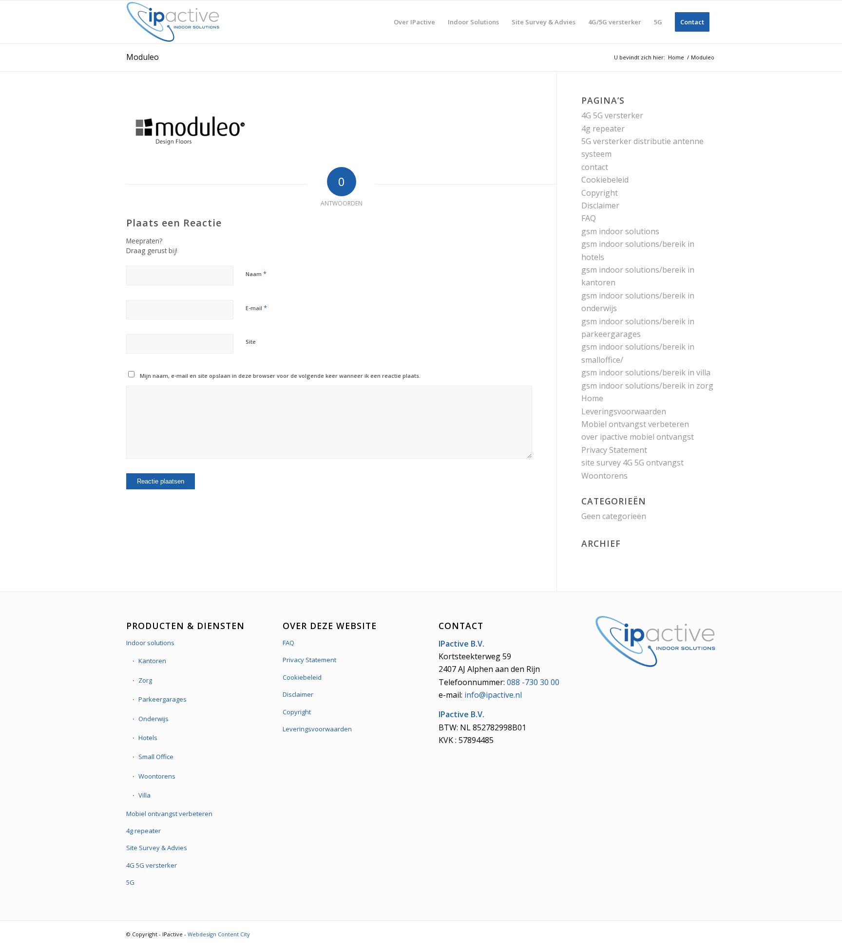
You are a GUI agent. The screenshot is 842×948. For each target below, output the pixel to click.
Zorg (145, 680)
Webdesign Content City (219, 934)
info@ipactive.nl (493, 694)
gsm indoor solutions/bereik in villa (645, 372)
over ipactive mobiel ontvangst (637, 436)
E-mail (256, 307)
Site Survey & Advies (156, 847)
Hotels (147, 737)
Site (251, 341)
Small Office (155, 756)
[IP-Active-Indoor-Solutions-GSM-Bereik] (173, 21)
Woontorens (604, 475)
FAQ (588, 218)
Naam (256, 273)
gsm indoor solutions (620, 231)
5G (130, 882)
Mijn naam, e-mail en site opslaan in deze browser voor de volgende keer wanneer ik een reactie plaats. (280, 375)
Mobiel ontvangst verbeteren (635, 424)
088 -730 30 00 (533, 682)
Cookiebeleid (605, 179)
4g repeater (603, 128)
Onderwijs (153, 718)
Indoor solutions (150, 642)
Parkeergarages (162, 699)
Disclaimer (600, 205)
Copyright (599, 192)
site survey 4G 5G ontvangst (632, 462)
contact (594, 167)
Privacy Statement (614, 450)
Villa (144, 795)
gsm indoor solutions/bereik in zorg (647, 385)
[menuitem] (414, 21)
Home (592, 398)
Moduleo (142, 57)
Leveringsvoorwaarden (623, 411)
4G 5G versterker (612, 115)
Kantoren (152, 660)
